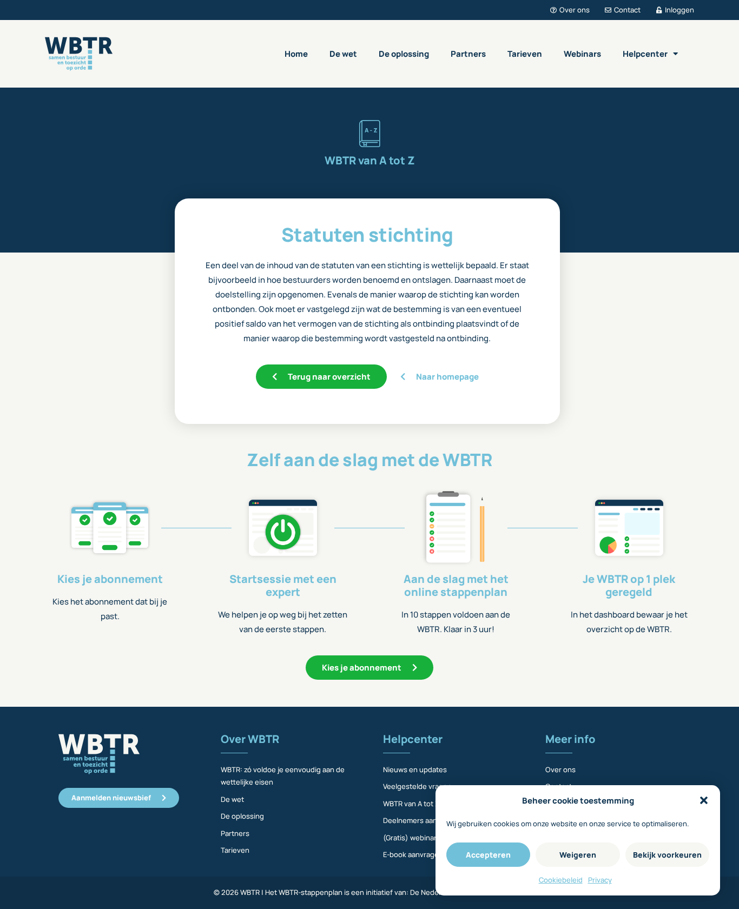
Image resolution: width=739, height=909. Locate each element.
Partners (468, 53)
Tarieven (524, 53)
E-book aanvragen (413, 854)
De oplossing (404, 53)
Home (296, 53)
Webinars (582, 53)
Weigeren (577, 855)
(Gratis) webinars (411, 837)
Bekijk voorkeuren (667, 855)
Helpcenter (645, 53)
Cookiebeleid (561, 880)
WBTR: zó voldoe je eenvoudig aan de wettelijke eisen (283, 776)
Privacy (600, 880)
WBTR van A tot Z (411, 803)
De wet (343, 53)
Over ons (560, 769)
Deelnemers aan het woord (428, 820)
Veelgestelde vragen (417, 786)
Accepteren (488, 855)
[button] (703, 800)
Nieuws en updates (415, 769)
